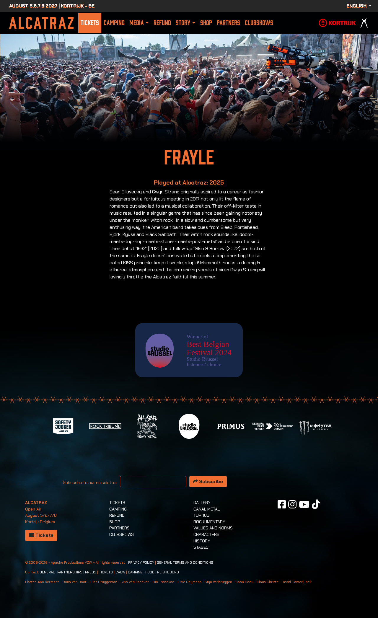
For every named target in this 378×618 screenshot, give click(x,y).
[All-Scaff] (147, 426)
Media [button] (136, 23)
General (47, 572)
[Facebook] (282, 504)
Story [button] (183, 23)
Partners (228, 23)
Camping (114, 23)
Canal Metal (206, 509)
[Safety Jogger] (63, 426)
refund (162, 23)
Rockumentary (209, 521)
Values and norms (213, 528)
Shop (206, 23)
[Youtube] (304, 504)
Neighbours (168, 572)
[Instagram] (292, 504)
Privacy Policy (141, 562)
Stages (200, 547)
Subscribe (210, 481)
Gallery (202, 502)
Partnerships (69, 572)
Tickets (90, 23)
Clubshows (259, 23)
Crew (120, 572)
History (201, 541)
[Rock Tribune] (105, 426)
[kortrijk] (337, 22)
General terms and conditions (185, 562)
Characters (206, 534)
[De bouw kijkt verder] (272, 426)
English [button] (357, 6)
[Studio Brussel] (189, 426)
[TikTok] (316, 504)
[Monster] (314, 428)
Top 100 (201, 515)
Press (90, 572)
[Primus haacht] (231, 426)
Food (149, 572)
